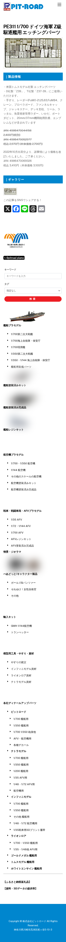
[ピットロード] (23, 9)
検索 (33, 298)
